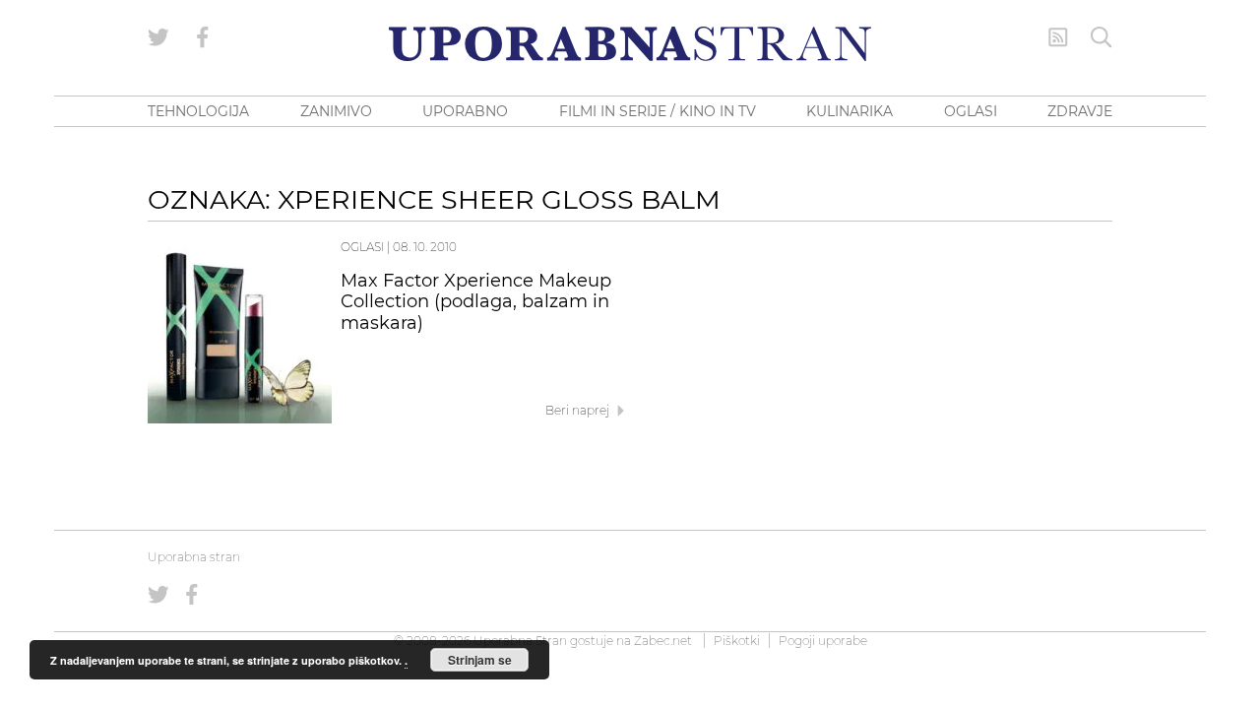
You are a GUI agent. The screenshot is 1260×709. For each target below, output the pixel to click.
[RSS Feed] (1058, 37)
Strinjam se (480, 660)
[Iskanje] (1101, 37)
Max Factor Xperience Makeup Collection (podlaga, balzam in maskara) (476, 302)
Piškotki (737, 640)
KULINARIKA (849, 111)
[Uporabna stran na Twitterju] (158, 37)
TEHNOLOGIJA (198, 111)
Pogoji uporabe (823, 640)
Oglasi (362, 246)
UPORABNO (465, 111)
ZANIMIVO (336, 111)
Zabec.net (663, 640)
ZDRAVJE (1079, 111)
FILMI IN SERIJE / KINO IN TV (657, 111)
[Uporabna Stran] (630, 44)
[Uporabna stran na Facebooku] (203, 37)
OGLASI (970, 111)
